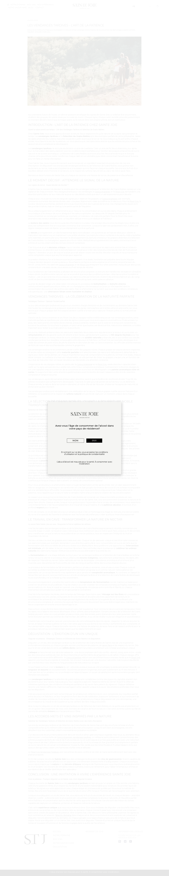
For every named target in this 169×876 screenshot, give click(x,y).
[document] (84, 438)
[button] (75, 441)
